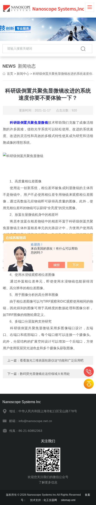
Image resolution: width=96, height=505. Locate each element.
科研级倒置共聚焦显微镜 (29, 122)
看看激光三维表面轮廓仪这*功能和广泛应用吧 (51, 360)
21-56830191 (89, 372)
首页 (10, 73)
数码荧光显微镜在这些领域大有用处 (45, 374)
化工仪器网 (50, 500)
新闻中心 (23, 73)
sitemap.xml (68, 500)
